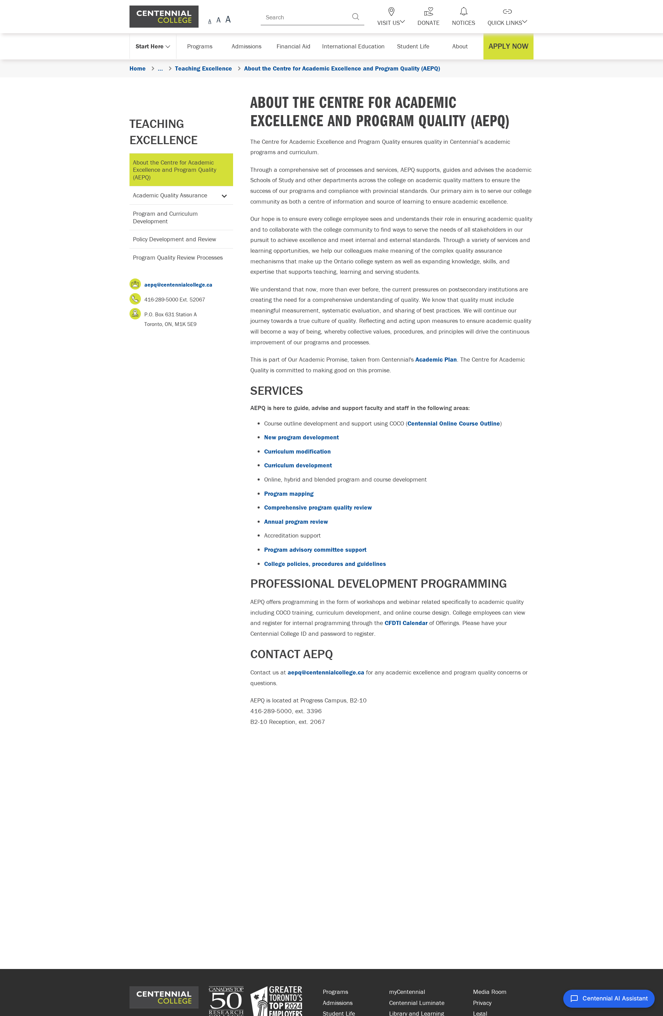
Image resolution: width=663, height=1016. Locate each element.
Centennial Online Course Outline (453, 423)
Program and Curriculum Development (165, 217)
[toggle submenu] (223, 195)
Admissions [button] (249, 46)
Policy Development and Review (174, 239)
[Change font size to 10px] (218, 20)
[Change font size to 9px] (209, 20)
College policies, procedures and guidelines (325, 564)
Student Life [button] (414, 46)
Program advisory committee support (315, 549)
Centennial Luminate (416, 1003)
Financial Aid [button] (297, 46)
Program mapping (289, 493)
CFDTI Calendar (406, 623)
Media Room (490, 992)
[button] (403, 16)
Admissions (338, 1003)
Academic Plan (436, 359)
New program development (301, 437)
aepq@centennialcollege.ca (178, 284)
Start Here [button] (150, 46)
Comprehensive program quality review (318, 507)
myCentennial (407, 992)
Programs (335, 992)
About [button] (462, 46)
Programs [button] (201, 46)
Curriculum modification (297, 451)
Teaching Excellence (163, 131)
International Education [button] (355, 46)
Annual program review (296, 521)
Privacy (482, 1003)
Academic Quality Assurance (170, 195)
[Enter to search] (369, 16)
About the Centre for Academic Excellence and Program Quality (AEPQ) (174, 169)
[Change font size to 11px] (227, 20)
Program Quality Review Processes (178, 257)
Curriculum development (298, 465)
